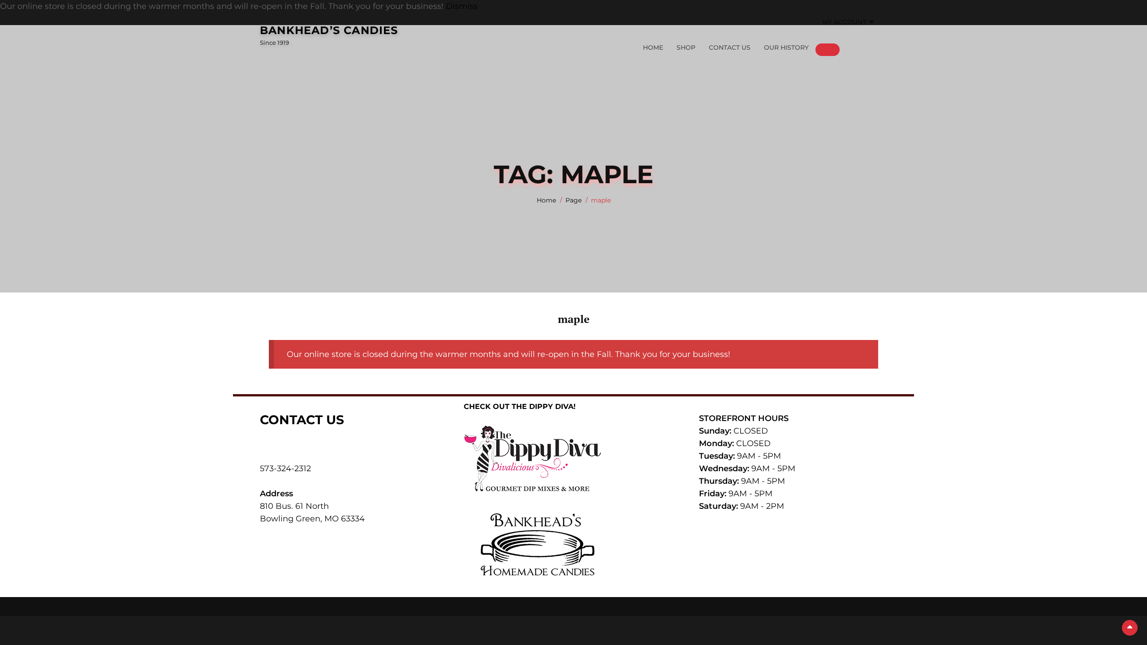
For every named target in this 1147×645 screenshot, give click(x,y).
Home (653, 47)
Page (573, 200)
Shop (686, 47)
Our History (786, 47)
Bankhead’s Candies (329, 30)
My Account (844, 22)
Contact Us (729, 47)
